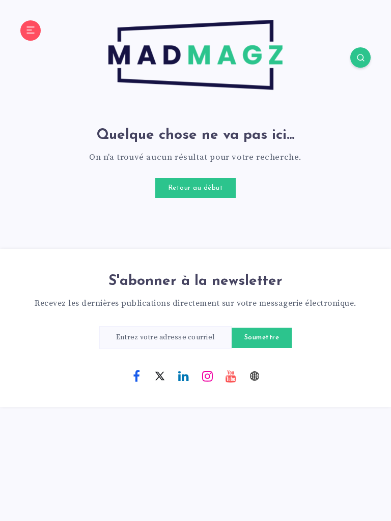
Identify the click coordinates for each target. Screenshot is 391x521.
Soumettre (262, 337)
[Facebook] (136, 375)
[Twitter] (160, 375)
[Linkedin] (183, 375)
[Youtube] (231, 375)
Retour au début (196, 188)
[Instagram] (207, 375)
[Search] (360, 57)
